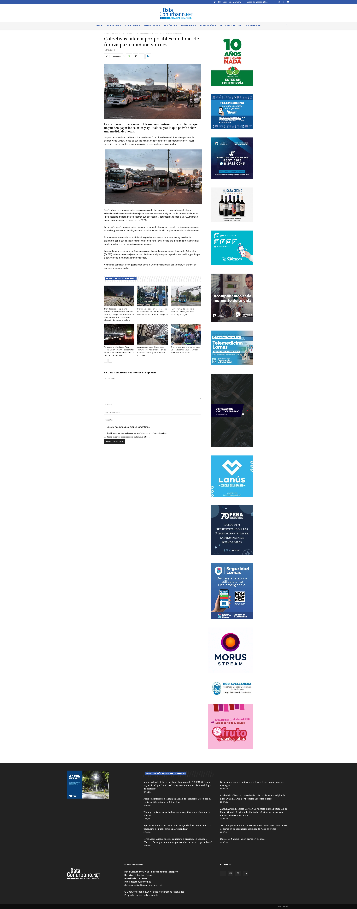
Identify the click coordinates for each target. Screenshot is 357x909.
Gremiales (187, 25)
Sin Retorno (253, 25)
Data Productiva (231, 25)
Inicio (99, 25)
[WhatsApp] (129, 56)
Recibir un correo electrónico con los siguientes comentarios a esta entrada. (137, 433)
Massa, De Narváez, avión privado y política (242, 839)
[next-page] (110, 361)
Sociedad (113, 25)
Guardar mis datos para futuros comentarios (128, 427)
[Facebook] (274, 2)
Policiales (131, 25)
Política (169, 25)
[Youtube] (288, 2)
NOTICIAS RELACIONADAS (121, 278)
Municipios (151, 25)
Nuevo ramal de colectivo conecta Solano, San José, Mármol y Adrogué (183, 311)
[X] (283, 2)
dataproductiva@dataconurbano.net (143, 885)
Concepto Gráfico (283, 906)
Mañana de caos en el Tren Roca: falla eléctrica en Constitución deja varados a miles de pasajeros (152, 311)
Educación (207, 25)
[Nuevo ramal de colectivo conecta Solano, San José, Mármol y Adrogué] (186, 296)
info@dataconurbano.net (137, 881)
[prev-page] (106, 361)
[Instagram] (279, 2)
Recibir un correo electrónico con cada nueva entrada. (128, 437)
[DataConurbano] (178, 13)
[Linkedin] (148, 56)
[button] (286, 25)
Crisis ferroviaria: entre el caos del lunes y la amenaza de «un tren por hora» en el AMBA (186, 350)
